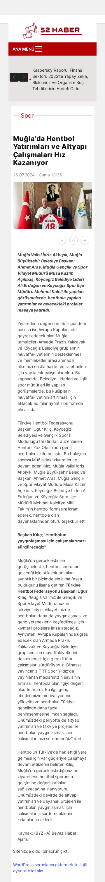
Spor (27, 115)
